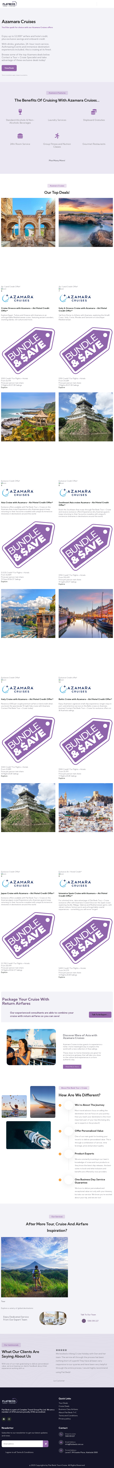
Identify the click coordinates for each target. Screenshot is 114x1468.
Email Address (70, 1442)
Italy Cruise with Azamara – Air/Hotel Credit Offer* (27, 699)
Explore (4, 387)
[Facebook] (4, 1419)
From (3, 381)
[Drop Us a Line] (61, 1434)
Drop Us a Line (70, 1434)
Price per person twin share (12, 383)
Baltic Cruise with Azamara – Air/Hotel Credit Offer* (85, 699)
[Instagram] (9, 1419)
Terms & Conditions (24, 1452)
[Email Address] (61, 1442)
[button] (99, 4)
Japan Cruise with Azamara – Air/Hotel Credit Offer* (27, 893)
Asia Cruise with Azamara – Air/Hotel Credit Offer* (27, 502)
